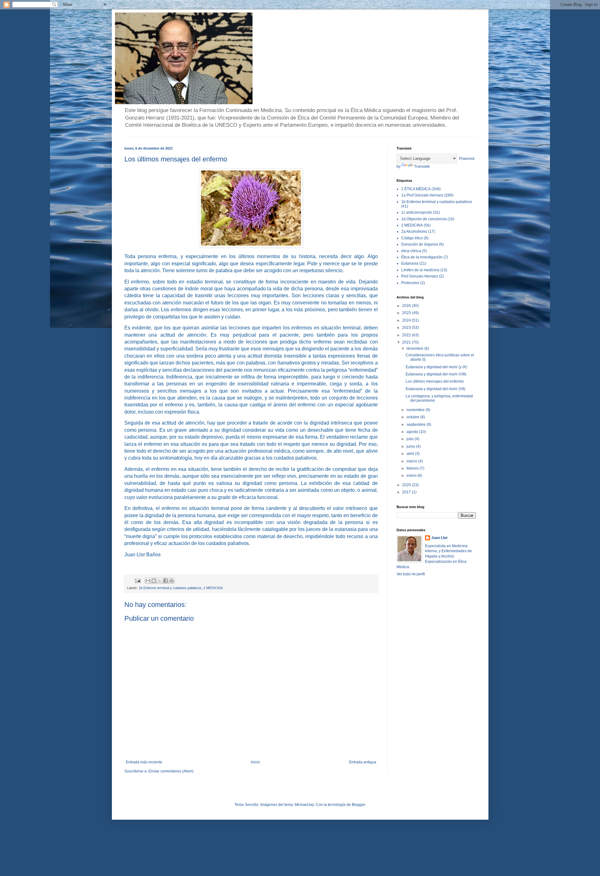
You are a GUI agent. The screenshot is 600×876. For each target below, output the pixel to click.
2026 (407, 305)
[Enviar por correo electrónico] (148, 581)
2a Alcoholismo (414, 231)
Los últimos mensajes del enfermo (435, 381)
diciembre (415, 348)
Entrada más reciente (144, 762)
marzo (412, 461)
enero (412, 475)
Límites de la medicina (420, 270)
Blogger (358, 804)
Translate (422, 166)
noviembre (416, 410)
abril (411, 453)
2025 (407, 313)
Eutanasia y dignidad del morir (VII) (435, 389)
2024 (407, 320)
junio (411, 446)
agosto (413, 432)
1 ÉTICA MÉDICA (416, 189)
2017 (407, 492)
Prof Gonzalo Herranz (419, 276)
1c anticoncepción (416, 212)
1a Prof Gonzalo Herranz (422, 195)
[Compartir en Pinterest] (171, 581)
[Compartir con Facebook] (165, 581)
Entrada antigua (362, 762)
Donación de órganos (419, 244)
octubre (413, 417)
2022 (407, 335)
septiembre (417, 424)
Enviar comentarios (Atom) (170, 771)
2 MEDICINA (213, 588)
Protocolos (410, 283)
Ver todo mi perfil (411, 574)
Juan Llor (439, 538)
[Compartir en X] (160, 581)
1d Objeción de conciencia (424, 219)
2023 (407, 327)
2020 (407, 485)
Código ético (412, 238)
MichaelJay (304, 804)
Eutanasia (409, 263)
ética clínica (411, 251)
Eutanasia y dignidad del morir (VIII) (436, 374)
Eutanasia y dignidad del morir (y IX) (436, 367)
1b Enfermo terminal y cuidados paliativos (170, 588)
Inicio (255, 762)
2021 (407, 342)
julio (411, 439)
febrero (413, 468)
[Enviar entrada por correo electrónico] (137, 580)
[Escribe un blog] (154, 581)
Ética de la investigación (421, 257)
